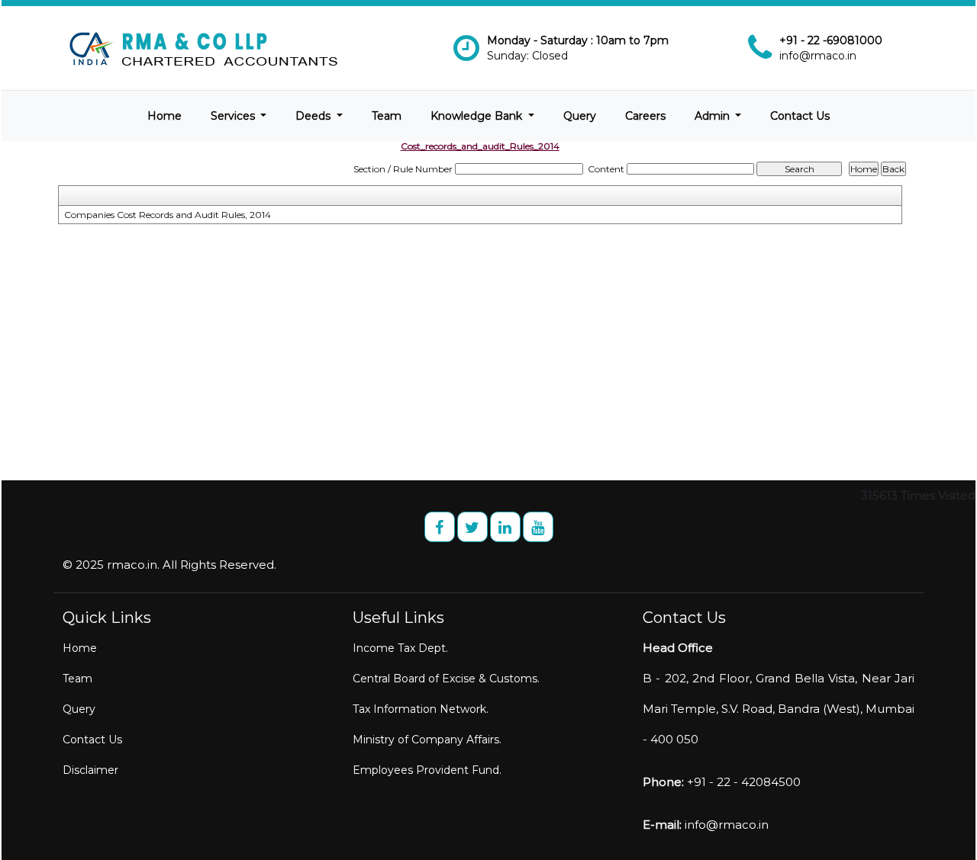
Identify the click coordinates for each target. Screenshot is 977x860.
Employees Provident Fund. (427, 770)
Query (579, 116)
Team (386, 116)
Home (164, 116)
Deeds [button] (314, 116)
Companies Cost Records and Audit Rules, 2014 (167, 214)
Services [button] (234, 116)
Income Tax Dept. (400, 648)
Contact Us (800, 116)
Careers (645, 116)
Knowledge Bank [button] (477, 116)
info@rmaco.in (817, 56)
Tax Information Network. (420, 709)
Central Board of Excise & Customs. (446, 678)
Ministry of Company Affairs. (427, 739)
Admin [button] (714, 116)
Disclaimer (90, 770)
